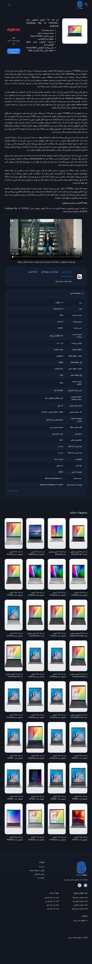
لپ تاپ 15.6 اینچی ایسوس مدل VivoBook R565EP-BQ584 (58, 716)
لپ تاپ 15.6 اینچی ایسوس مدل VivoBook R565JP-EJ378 (58, 757)
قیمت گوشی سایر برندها (79, 909)
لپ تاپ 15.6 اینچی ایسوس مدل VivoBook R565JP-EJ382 (36, 675)
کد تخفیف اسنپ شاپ (80, 920)
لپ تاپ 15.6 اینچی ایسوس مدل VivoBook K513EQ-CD (15, 553)
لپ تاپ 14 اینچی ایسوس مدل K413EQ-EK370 (14, 675)
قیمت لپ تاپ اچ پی (52, 901)
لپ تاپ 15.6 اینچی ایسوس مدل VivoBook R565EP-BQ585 (36, 716)
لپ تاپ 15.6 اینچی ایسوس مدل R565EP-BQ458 (58, 798)
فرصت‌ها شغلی (39, 874)
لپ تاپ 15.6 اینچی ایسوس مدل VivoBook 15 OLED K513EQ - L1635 (79, 594)
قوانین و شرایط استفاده (36, 870)
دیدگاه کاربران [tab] (33, 272)
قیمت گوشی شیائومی (80, 905)
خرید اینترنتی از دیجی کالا (14, 51)
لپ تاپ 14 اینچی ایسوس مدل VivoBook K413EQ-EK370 (78, 634)
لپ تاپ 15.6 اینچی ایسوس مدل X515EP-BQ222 (36, 798)
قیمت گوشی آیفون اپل (80, 901)
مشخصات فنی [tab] (67, 272)
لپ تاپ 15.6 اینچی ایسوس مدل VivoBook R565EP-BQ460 (58, 675)
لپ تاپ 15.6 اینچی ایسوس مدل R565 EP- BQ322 (79, 757)
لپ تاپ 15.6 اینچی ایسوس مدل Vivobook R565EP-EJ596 (15, 634)
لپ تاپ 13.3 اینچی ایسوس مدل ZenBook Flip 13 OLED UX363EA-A (35, 553)
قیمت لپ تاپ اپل (53, 909)
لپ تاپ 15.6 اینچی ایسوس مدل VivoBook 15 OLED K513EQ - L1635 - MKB (36, 594)
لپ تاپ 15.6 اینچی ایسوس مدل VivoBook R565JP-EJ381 (15, 716)
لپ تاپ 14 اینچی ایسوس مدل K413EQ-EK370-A (78, 716)
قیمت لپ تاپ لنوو (53, 905)
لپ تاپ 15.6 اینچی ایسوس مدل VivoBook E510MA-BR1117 (15, 838)
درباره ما (41, 867)
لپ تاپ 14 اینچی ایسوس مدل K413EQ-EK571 (35, 634)
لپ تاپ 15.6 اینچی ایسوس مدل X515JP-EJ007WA (79, 838)
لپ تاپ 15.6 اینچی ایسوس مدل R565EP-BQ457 (79, 798)
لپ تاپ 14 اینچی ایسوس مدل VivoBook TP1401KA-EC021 (57, 553)
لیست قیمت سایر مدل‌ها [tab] (64, 281)
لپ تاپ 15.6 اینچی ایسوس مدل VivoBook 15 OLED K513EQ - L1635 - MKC (58, 594)
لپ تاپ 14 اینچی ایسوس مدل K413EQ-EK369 (78, 675)
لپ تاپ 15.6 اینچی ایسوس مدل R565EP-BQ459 (15, 798)
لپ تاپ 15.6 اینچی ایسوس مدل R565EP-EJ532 (15, 757)
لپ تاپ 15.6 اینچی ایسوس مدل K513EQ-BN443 (58, 634)
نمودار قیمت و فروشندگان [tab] (49, 272)
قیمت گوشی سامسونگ (79, 897)
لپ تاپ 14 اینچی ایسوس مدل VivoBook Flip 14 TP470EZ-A (78, 553)
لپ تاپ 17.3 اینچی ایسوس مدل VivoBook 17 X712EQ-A (58, 838)
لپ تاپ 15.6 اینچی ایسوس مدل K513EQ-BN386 (15, 594)
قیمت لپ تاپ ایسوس (51, 897)
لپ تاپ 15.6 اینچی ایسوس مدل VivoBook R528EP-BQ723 (36, 757)
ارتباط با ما (40, 878)
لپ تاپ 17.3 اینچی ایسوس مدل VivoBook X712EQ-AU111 (36, 838)
